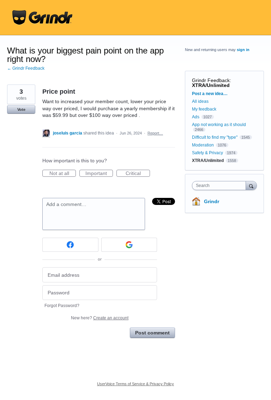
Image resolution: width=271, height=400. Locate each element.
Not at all (62, 173)
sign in (243, 50)
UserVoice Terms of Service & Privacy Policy (135, 384)
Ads (195, 116)
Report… (155, 133)
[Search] (251, 185)
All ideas (200, 101)
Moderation (203, 145)
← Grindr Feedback (25, 68)
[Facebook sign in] (70, 245)
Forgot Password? (61, 305)
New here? (99, 317)
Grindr (211, 201)
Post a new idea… (210, 93)
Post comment (152, 333)
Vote (21, 109)
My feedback (204, 109)
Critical (138, 173)
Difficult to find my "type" (214, 137)
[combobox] (220, 185)
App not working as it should (219, 124)
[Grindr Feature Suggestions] (42, 17)
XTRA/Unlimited (211, 85)
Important (99, 173)
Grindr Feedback (211, 80)
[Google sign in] (129, 245)
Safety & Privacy (208, 152)
